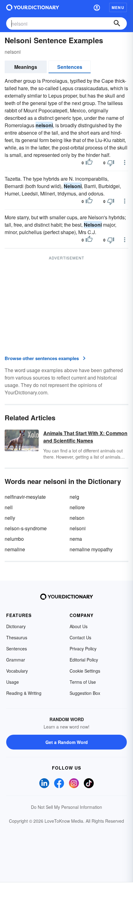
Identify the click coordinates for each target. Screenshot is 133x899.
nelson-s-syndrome (26, 528)
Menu (118, 7)
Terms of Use (83, 682)
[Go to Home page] (32, 7)
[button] (97, 7)
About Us (79, 626)
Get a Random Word (66, 742)
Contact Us (80, 637)
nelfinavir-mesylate (25, 496)
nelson (77, 517)
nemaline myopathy (91, 549)
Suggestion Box (85, 693)
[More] (124, 162)
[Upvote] (89, 163)
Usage (12, 682)
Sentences (69, 66)
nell (9, 507)
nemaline (15, 549)
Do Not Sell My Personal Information (66, 807)
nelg (74, 496)
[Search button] (117, 23)
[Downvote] (110, 163)
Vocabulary (17, 671)
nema (76, 538)
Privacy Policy (83, 648)
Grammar (15, 660)
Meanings (25, 66)
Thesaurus (16, 637)
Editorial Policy (84, 660)
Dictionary (16, 626)
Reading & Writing (23, 693)
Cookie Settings (85, 671)
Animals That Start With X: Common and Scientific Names (85, 437)
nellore (77, 507)
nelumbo (14, 538)
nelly (10, 517)
